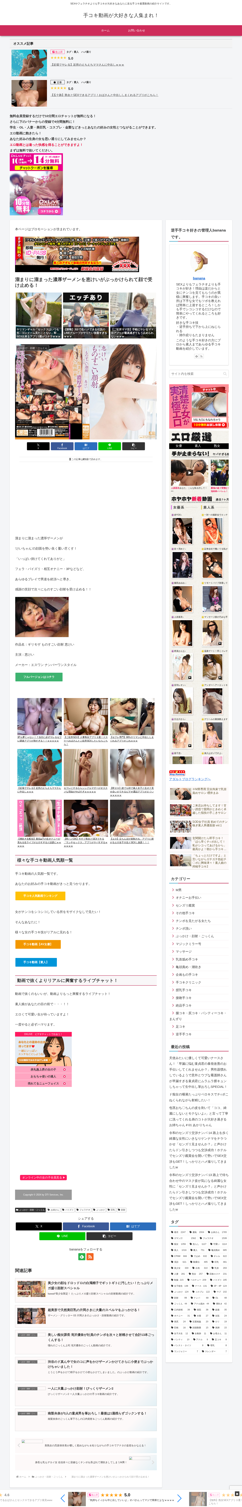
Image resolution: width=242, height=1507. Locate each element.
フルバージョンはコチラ (39, 676)
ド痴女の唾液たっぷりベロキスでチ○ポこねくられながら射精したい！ (199, 1097)
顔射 (123, 1210)
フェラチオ (85, 1210)
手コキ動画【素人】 (36, 962)
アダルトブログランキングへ (190, 779)
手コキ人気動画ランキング (40, 895)
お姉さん (55, 1210)
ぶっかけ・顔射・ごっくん (32, 1210)
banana (199, 278)
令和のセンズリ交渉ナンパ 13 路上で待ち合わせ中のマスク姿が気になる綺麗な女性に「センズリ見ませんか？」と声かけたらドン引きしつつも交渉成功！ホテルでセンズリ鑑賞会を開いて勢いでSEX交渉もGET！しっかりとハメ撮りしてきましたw (199, 1192)
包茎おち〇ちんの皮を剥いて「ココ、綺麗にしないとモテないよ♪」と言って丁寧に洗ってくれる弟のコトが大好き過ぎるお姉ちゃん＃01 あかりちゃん (198, 1116)
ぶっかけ (100, 1210)
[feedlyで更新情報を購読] (81, 1256)
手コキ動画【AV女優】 (38, 944)
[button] (63, 1498)
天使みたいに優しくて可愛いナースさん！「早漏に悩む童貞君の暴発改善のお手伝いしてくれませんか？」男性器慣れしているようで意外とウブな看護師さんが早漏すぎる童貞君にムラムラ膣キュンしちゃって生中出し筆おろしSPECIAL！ (198, 1072)
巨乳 (113, 1210)
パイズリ (69, 1210)
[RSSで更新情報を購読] (90, 1256)
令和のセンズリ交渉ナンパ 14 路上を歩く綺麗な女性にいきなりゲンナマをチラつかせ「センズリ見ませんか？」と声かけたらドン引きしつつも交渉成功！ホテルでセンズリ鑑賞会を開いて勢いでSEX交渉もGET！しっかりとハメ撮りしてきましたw (199, 1150)
